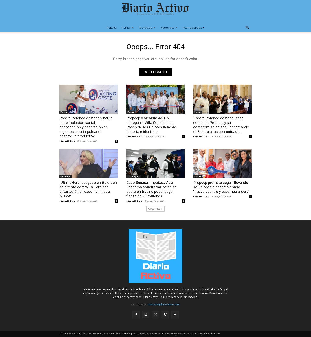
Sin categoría (133, 176)
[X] (155, 314)
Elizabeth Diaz (67, 141)
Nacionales (167, 27)
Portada (111, 27)
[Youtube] (175, 314)
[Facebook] (136, 314)
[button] (247, 28)
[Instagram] (145, 314)
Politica (126, 27)
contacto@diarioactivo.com (164, 304)
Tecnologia (145, 27)
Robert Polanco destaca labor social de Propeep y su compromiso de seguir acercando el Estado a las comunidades (221, 125)
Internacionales (192, 27)
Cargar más (154, 208)
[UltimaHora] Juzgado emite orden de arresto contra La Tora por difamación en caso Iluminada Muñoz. (88, 189)
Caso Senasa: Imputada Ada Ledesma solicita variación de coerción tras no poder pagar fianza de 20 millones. (151, 189)
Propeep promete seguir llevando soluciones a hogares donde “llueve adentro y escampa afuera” (221, 187)
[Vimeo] (165, 314)
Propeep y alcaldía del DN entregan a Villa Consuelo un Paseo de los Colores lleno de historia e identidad (151, 125)
